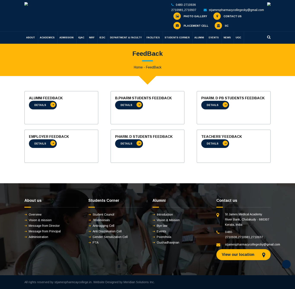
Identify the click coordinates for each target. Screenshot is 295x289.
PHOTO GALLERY (195, 16)
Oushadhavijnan (168, 242)
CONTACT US (232, 16)
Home (138, 67)
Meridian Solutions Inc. (139, 282)
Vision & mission (40, 220)
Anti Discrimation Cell (107, 231)
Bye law (162, 225)
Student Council (103, 214)
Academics (47, 37)
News (227, 37)
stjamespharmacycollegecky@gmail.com (236, 10)
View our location (238, 254)
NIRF (92, 37)
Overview (35, 214)
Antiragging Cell (103, 225)
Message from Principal (45, 231)
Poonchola (164, 237)
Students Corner (177, 37)
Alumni (199, 37)
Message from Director (44, 225)
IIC (226, 25)
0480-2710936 (186, 4)
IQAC (81, 37)
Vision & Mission (168, 220)
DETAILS (40, 105)
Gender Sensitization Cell (110, 237)
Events (214, 37)
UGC (238, 37)
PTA (95, 242)
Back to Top (286, 264)
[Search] (269, 37)
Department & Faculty (126, 37)
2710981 (177, 10)
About (30, 37)
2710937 (190, 10)
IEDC (102, 37)
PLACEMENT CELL (195, 25)
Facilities (153, 37)
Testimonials (101, 220)
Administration (38, 237)
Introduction (165, 214)
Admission (66, 37)
